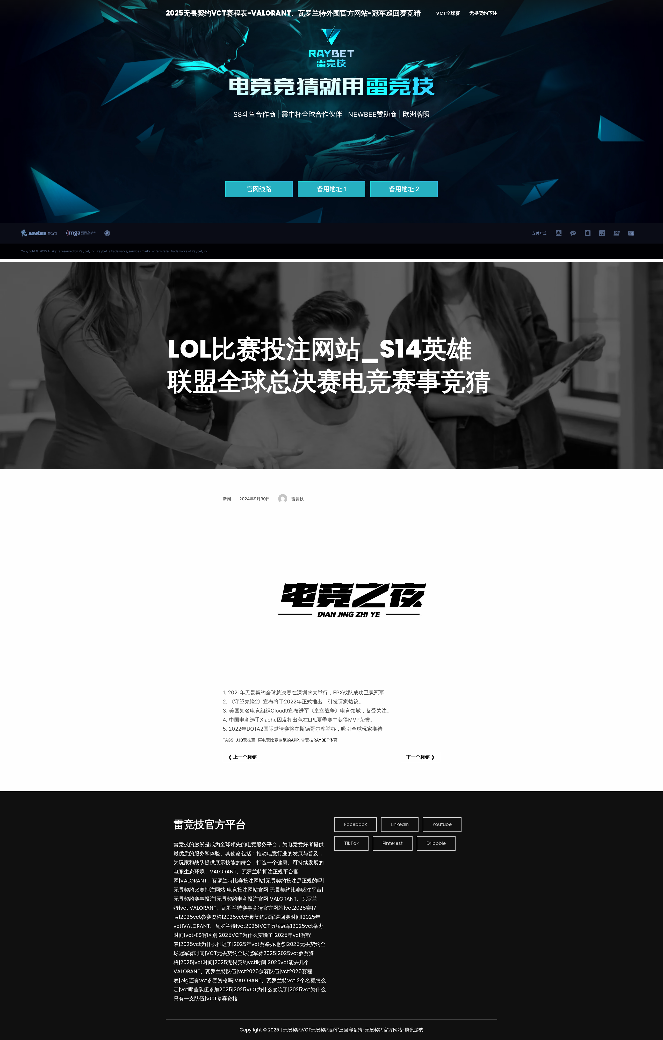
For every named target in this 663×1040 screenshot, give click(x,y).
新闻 (227, 498)
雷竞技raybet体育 (319, 740)
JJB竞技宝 (245, 740)
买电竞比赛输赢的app (278, 740)
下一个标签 (418, 757)
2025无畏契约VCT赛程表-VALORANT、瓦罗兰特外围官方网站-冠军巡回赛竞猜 (293, 13)
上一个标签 (245, 757)
